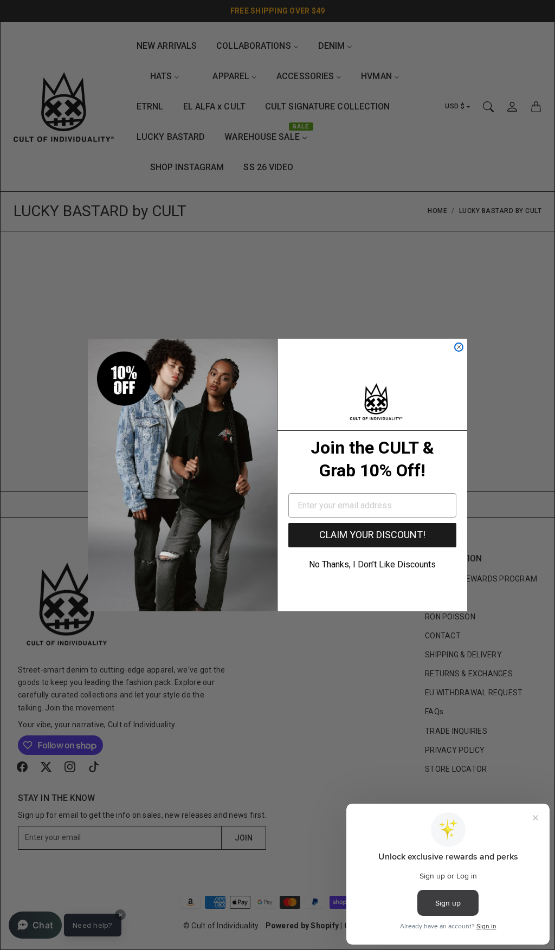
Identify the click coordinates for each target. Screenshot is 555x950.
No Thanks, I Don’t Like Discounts (372, 564)
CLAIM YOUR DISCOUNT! (372, 534)
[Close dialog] (459, 347)
